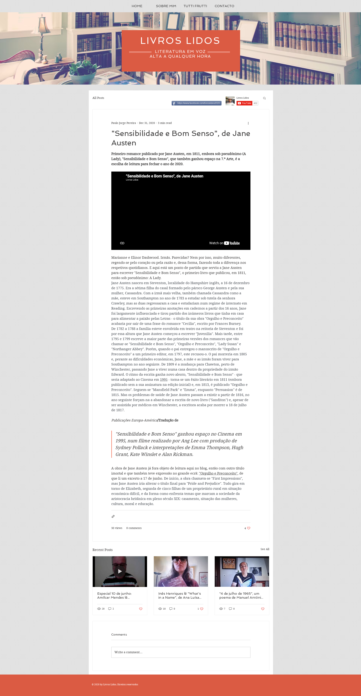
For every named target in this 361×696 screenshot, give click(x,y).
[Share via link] (113, 516)
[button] (264, 97)
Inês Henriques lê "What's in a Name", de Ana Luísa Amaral (179, 595)
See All (265, 549)
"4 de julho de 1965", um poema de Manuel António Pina (241, 595)
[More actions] (248, 123)
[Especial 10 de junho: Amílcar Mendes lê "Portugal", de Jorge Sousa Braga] (120, 571)
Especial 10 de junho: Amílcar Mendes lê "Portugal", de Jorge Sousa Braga (119, 595)
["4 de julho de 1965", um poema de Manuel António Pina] (242, 571)
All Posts (98, 98)
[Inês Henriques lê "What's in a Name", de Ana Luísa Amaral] (181, 571)
